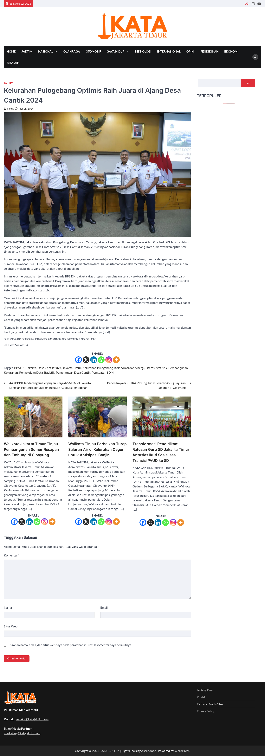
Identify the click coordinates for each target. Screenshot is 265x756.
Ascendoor (148, 751)
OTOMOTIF (93, 51)
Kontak (201, 697)
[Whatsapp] (101, 359)
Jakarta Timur (72, 368)
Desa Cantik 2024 (49, 368)
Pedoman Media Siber (210, 704)
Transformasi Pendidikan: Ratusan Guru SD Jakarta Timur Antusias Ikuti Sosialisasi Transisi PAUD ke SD (160, 452)
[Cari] (248, 83)
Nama (9, 607)
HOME (11, 51)
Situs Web (10, 626)
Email (104, 607)
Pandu (10, 108)
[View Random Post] (246, 3)
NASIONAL (45, 51)
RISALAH (13, 62)
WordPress (182, 751)
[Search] (255, 57)
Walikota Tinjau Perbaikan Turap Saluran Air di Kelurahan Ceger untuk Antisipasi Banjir (97, 449)
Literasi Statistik (156, 368)
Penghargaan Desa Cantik (73, 372)
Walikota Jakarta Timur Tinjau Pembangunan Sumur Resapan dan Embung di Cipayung (31, 449)
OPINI (190, 51)
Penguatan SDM (103, 372)
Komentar (11, 555)
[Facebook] (78, 359)
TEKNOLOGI (143, 51)
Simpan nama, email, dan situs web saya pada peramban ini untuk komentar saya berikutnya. (71, 645)
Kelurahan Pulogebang (97, 368)
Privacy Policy (205, 711)
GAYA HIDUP (115, 51)
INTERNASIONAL (169, 51)
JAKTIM (27, 51)
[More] (116, 359)
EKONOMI (231, 51)
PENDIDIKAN (209, 51)
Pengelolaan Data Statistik (37, 372)
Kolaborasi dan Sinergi (129, 368)
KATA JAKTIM (109, 751)
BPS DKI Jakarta (25, 368)
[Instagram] (108, 359)
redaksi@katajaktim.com (32, 719)
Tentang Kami (205, 690)
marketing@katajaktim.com (22, 733)
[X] (86, 359)
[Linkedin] (93, 359)
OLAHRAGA (71, 51)
